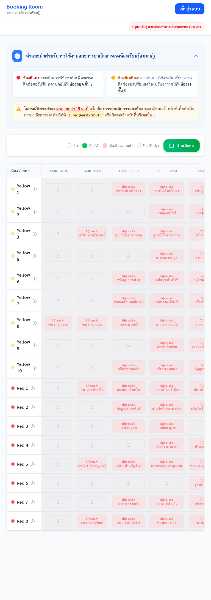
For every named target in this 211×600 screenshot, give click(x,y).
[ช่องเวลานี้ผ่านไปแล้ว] (58, 189)
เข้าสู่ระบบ (189, 9)
